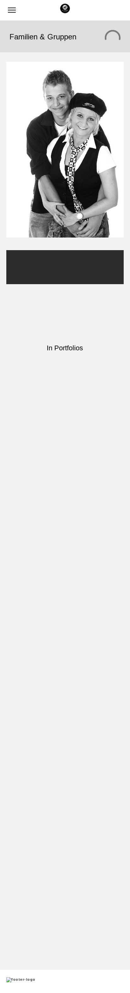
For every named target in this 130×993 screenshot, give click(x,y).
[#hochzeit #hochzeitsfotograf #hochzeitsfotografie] (65, 668)
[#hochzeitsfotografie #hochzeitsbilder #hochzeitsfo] (65, 379)
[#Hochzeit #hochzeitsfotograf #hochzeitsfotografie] (65, 694)
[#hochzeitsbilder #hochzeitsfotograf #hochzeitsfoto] (65, 515)
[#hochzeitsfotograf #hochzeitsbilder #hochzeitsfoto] (65, 549)
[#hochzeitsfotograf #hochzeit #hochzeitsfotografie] (65, 772)
